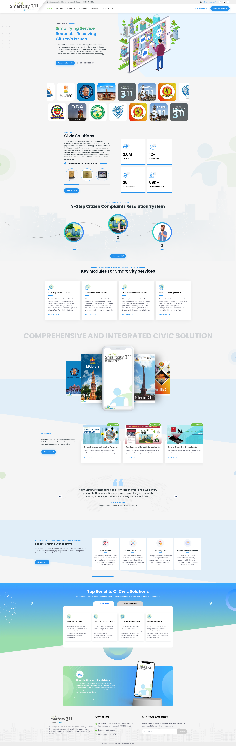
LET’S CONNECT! (85, 63)
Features (59, 8)
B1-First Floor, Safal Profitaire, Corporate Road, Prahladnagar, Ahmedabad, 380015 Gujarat (116, 725)
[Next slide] (176, 496)
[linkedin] (228, 2)
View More (48, 452)
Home (49, 8)
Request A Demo (219, 8)
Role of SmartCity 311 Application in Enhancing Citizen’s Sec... (195, 447)
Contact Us (108, 8)
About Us (71, 8)
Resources (95, 8)
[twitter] (224, 2)
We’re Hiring (200, 8)
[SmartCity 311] (26, 6)
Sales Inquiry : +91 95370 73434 (109, 734)
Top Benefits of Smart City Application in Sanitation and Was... (154, 447)
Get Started (117, 256)
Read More (72, 191)
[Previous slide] (60, 496)
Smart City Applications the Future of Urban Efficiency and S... (112, 447)
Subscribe (182, 732)
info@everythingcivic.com (108, 730)
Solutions (83, 8)
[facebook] (220, 2)
